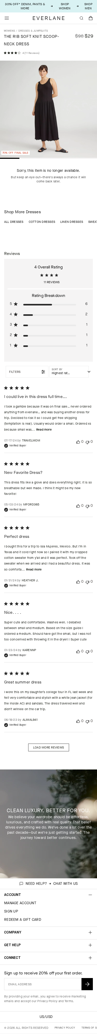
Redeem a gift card (22, 919)
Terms (68, 1001)
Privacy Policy (47, 1001)
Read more (44, 429)
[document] (48, 110)
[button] (91, 18)
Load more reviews (48, 747)
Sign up (11, 911)
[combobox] (69, 371)
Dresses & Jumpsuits (33, 30)
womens (9, 30)
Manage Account (20, 903)
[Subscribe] (87, 984)
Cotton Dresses (42, 222)
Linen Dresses (71, 222)
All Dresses (14, 222)
